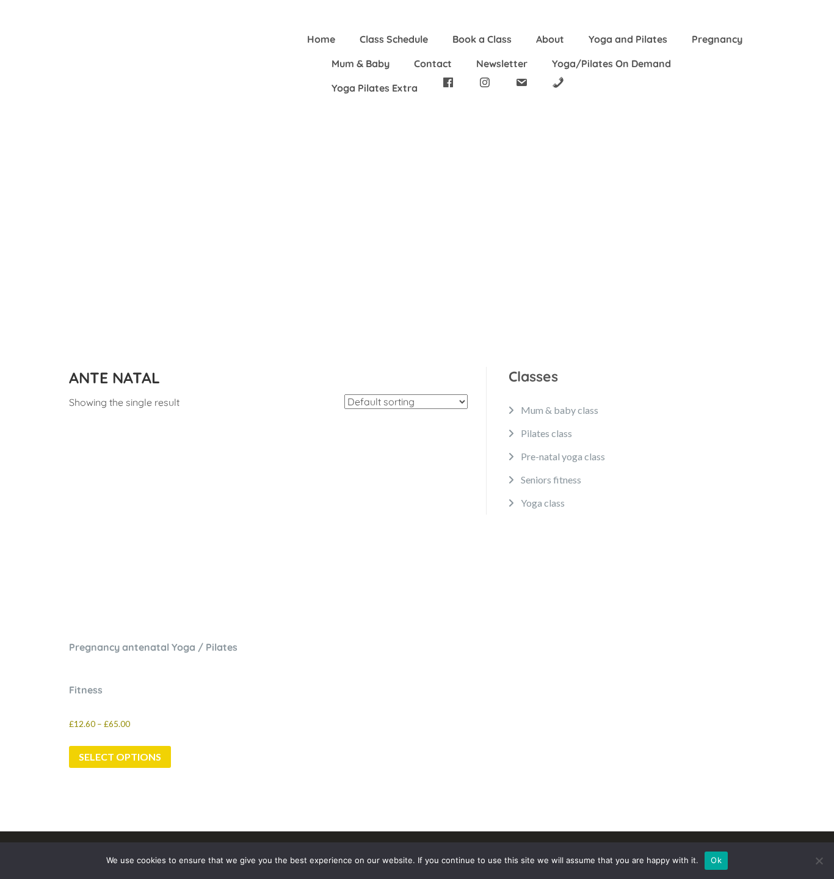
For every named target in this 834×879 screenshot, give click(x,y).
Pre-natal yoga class (563, 456)
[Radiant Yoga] (115, 57)
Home (321, 39)
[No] (819, 861)
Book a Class (482, 39)
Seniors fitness (551, 479)
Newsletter (502, 63)
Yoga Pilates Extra (375, 88)
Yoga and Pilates (628, 39)
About (550, 39)
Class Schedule (394, 39)
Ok (716, 860)
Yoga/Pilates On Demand (611, 63)
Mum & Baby (361, 63)
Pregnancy (717, 39)
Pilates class (546, 433)
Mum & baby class (559, 410)
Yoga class (543, 502)
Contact (433, 63)
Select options (120, 756)
